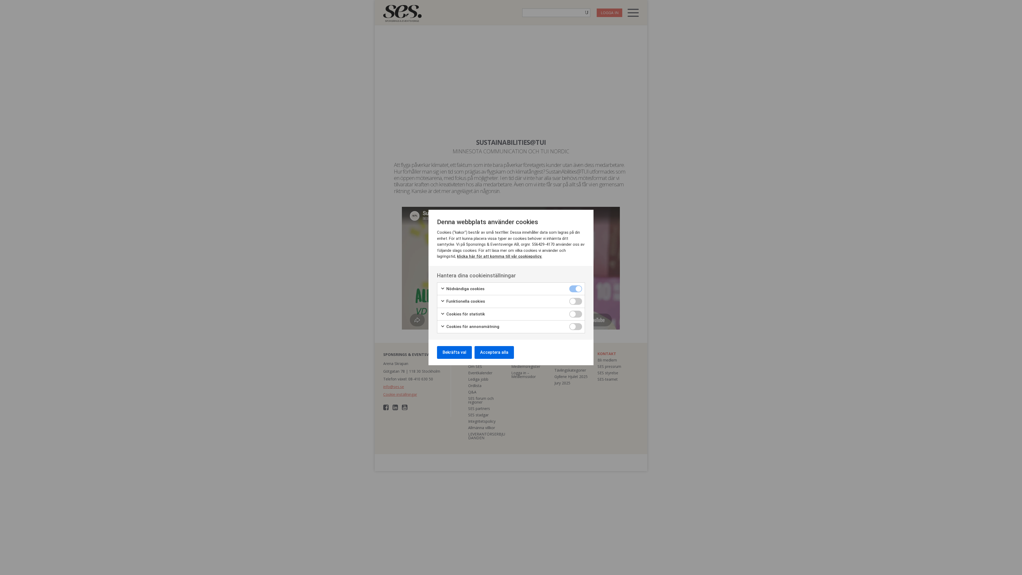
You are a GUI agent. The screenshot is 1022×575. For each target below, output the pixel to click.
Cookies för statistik (465, 314)
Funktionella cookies (465, 301)
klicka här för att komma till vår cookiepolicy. (499, 256)
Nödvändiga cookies (464, 288)
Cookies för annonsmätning (472, 326)
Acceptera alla (494, 352)
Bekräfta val (454, 352)
